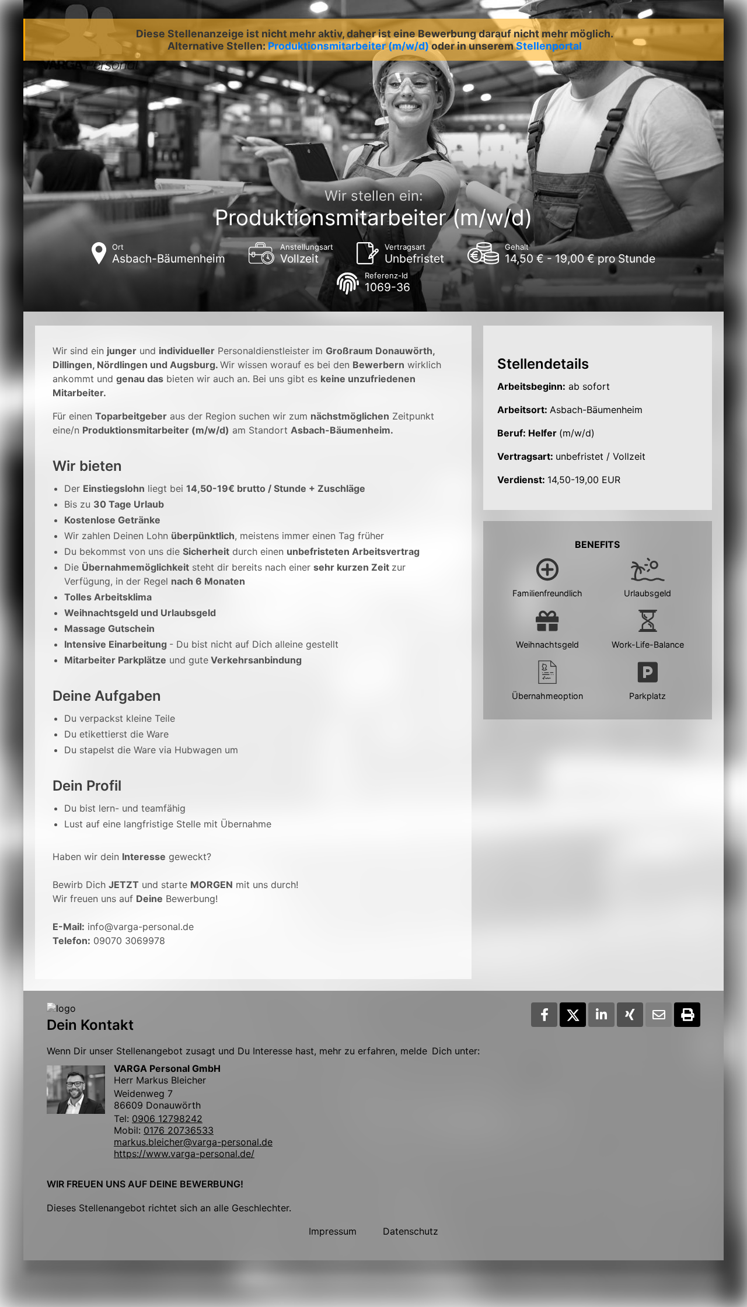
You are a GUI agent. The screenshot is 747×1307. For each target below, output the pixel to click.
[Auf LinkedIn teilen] (601, 1014)
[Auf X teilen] (573, 1014)
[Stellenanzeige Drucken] (687, 1014)
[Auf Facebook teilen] (544, 1014)
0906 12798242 (167, 1118)
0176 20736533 (179, 1130)
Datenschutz (410, 1231)
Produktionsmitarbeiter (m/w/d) (348, 46)
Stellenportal (549, 46)
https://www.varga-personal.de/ (184, 1153)
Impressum (333, 1231)
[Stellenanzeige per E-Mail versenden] (658, 1014)
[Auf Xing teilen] (630, 1014)
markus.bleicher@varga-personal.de (193, 1142)
